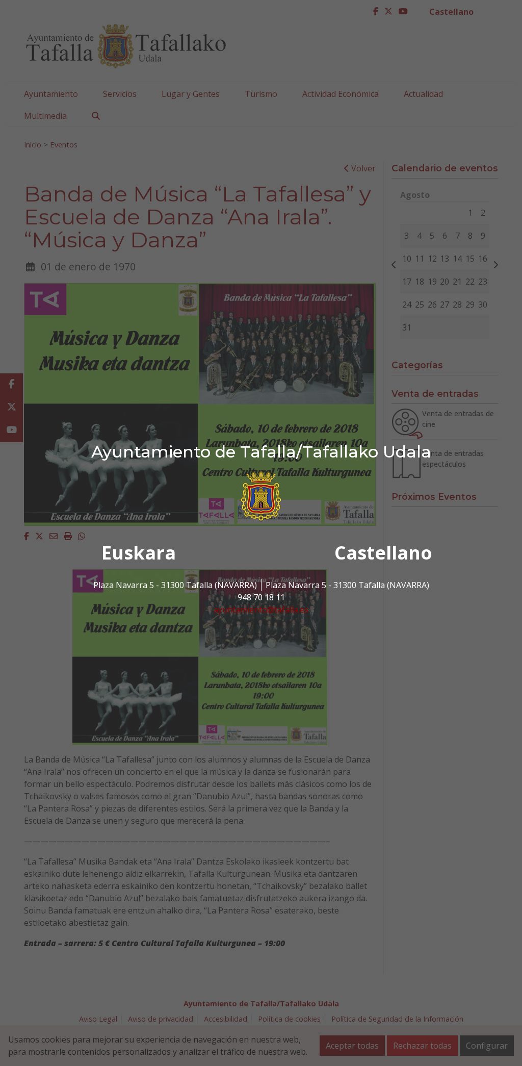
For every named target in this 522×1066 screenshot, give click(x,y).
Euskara (138, 552)
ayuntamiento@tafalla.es (261, 609)
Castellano (383, 552)
